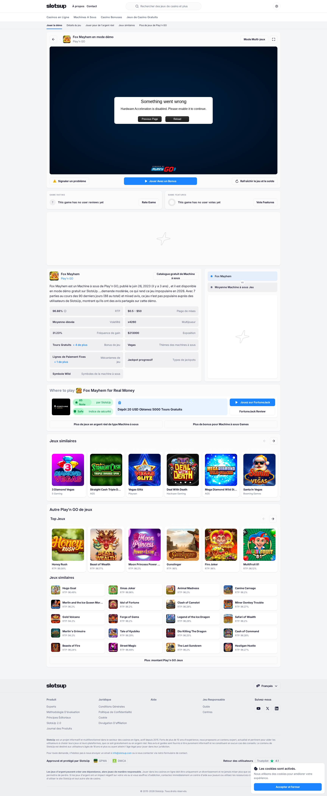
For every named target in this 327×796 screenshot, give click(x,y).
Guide (206, 706)
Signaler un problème (72, 181)
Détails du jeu (74, 25)
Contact (92, 6)
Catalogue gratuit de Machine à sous (176, 276)
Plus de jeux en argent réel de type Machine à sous (106, 424)
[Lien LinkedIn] (276, 708)
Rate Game (149, 202)
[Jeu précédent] (264, 441)
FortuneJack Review (252, 411)
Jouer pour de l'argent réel (100, 25)
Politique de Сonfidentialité (115, 712)
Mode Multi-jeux (254, 39)
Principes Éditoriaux (59, 717)
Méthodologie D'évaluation (63, 712)
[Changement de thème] (276, 6)
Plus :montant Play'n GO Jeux (163, 660)
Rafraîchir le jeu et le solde (257, 181)
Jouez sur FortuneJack (255, 402)
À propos (78, 6)
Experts (51, 706)
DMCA (122, 760)
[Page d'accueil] (56, 6)
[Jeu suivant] (273, 441)
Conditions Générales (112, 706)
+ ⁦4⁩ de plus (80, 344)
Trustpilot (268, 760)
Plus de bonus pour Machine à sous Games (221, 424)
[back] (53, 39)
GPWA (103, 760)
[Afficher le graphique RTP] (65, 311)
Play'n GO (67, 278)
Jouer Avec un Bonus (162, 181)
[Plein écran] (273, 39)
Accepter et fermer (288, 786)
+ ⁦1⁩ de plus (61, 361)
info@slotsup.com (122, 753)
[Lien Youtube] (258, 708)
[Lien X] (267, 708)
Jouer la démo (54, 25)
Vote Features (265, 202)
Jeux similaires (127, 25)
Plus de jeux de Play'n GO (153, 25)
